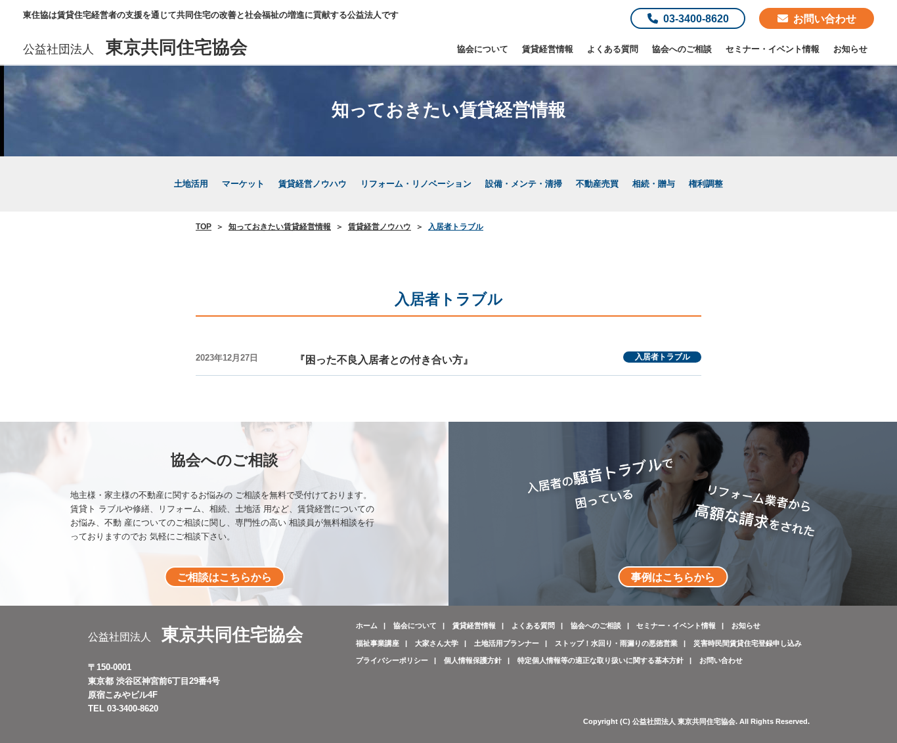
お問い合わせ (824, 18)
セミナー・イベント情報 (773, 49)
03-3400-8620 (696, 18)
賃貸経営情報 (547, 49)
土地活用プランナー (506, 643)
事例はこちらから (673, 577)
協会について (482, 49)
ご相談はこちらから (224, 577)
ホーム (367, 625)
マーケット (243, 184)
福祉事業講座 (377, 643)
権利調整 (706, 184)
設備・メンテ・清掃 (523, 184)
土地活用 (191, 184)
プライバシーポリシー (392, 660)
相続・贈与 (653, 184)
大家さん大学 (436, 643)
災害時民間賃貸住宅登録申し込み (747, 643)
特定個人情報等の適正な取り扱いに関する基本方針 (600, 660)
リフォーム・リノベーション (416, 184)
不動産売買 (597, 184)
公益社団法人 (135, 49)
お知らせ (850, 49)
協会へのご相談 (682, 49)
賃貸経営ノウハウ (312, 184)
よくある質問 (612, 49)
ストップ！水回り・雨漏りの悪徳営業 (616, 643)
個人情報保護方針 (473, 660)
